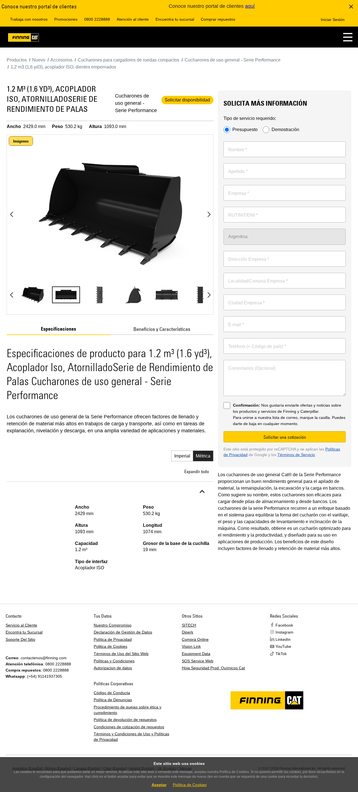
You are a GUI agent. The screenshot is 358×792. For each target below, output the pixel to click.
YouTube (283, 646)
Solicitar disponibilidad (187, 100)
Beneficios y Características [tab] (161, 329)
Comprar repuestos (218, 19)
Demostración (285, 129)
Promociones (65, 19)
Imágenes (21, 141)
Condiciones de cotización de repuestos (129, 727)
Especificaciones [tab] (58, 329)
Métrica (203, 456)
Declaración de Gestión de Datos (123, 632)
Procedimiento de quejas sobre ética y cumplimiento (127, 710)
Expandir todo (196, 471)
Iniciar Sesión (333, 19)
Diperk (187, 632)
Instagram (284, 632)
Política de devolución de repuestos (125, 719)
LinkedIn (283, 639)
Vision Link (191, 646)
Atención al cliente (133, 19)
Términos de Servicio (296, 454)
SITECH (189, 625)
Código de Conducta (112, 693)
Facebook (284, 625)
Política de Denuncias (113, 700)
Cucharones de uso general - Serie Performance (136, 103)
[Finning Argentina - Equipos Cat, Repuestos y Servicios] (23, 38)
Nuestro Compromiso (112, 625)
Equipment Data (196, 653)
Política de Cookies (190, 784)
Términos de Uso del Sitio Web (121, 653)
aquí (250, 6)
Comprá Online (195, 639)
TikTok (281, 653)
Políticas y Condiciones (114, 661)
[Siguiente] (209, 214)
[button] (347, 37)
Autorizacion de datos (113, 668)
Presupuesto (245, 129)
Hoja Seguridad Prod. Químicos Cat (213, 668)
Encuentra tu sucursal (175, 19)
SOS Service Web (197, 661)
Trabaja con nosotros (29, 19)
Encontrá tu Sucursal (24, 632)
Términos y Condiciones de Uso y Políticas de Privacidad (131, 737)
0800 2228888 (97, 19)
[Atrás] (11, 214)
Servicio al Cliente (21, 625)
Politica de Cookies (110, 646)
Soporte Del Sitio (20, 639)
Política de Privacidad (113, 639)
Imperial (182, 456)
